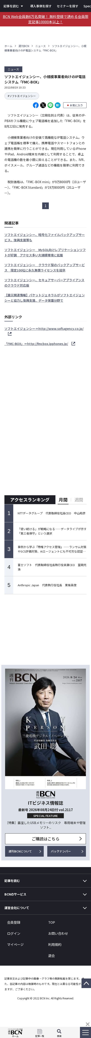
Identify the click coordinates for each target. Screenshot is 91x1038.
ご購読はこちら (45, 839)
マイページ (15, 944)
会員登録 (13, 922)
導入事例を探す (41, 6)
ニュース (40, 46)
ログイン (13, 933)
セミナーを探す (67, 6)
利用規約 (54, 944)
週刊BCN (24, 46)
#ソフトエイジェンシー (22, 96)
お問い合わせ (58, 933)
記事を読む (11, 6)
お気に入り (76, 105)
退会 (51, 955)
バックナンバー (61, 851)
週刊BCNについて (20, 851)
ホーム (8, 46)
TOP (51, 922)
